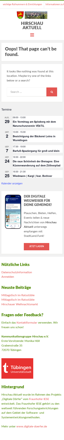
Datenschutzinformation (16, 272)
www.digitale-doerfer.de (31, 426)
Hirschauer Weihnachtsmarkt (19, 304)
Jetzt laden (36, 246)
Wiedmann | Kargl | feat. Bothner (32, 176)
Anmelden (7, 276)
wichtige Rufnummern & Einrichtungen (22, 4)
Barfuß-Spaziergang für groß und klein (36, 151)
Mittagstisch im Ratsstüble (17, 295)
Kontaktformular (27, 322)
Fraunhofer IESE (39, 399)
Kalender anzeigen (12, 183)
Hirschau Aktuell (32, 26)
